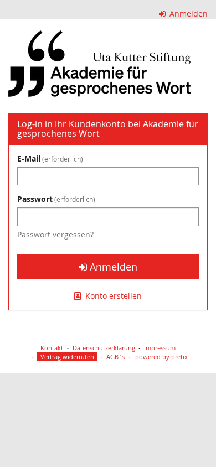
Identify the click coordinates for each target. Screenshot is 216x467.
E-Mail (49, 158)
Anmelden (187, 13)
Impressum (160, 348)
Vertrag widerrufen (67, 356)
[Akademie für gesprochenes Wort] (99, 63)
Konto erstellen (112, 295)
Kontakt (51, 348)
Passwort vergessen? (55, 234)
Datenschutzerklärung (104, 348)
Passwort (55, 199)
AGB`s (115, 356)
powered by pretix (161, 356)
